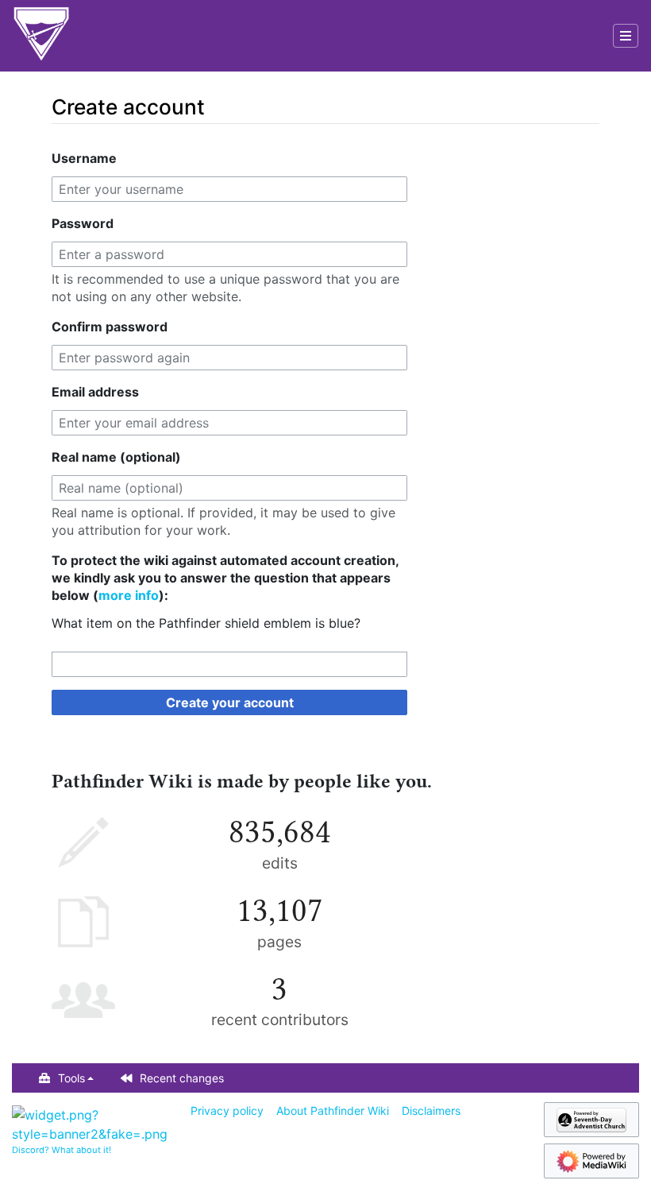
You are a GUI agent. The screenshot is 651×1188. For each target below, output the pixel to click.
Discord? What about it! (61, 1149)
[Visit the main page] (41, 35)
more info (128, 595)
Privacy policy (227, 1110)
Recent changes (182, 1078)
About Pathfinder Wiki (332, 1110)
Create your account (230, 702)
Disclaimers (431, 1110)
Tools (71, 1078)
